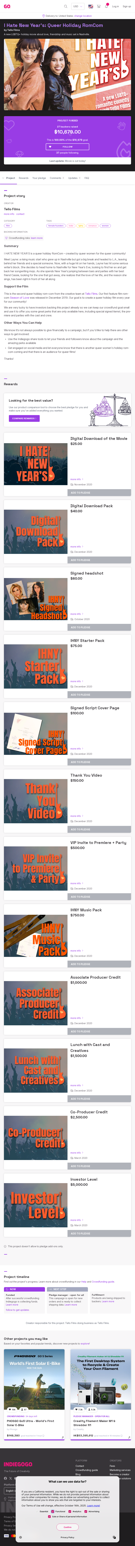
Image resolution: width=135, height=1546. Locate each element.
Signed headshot (86, 573)
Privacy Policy (11, 1517)
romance (92, 226)
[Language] (90, 6)
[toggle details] (64, 1439)
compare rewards (23, 418)
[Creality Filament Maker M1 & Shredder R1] (100, 1379)
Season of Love (19, 297)
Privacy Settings (12, 1525)
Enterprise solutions (120, 1478)
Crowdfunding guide (103, 1281)
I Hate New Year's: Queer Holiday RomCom (53, 25)
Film (8, 226)
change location (83, 15)
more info (9, 214)
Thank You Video (86, 775)
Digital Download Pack (91, 505)
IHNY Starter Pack (87, 640)
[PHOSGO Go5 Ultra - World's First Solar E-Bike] (34, 1379)
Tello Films (13, 30)
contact (20, 214)
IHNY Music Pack (86, 909)
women (105, 226)
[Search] (65, 6)
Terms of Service (13, 1521)
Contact (80, 1466)
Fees (112, 1466)
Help (83, 1281)
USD (75, 6)
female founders (56, 226)
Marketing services (120, 1470)
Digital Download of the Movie (98, 438)
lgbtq (81, 226)
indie (71, 226)
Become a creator (119, 1474)
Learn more (12, 1304)
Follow (67, 146)
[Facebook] (5, 1478)
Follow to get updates (17, 1309)
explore (85, 1343)
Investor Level (83, 1179)
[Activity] (106, 6)
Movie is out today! (68, 160)
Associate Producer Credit (95, 977)
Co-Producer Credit (89, 1111)
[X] (10, 1478)
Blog (78, 1474)
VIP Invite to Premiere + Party (98, 842)
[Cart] (98, 6)
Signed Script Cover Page (94, 707)
